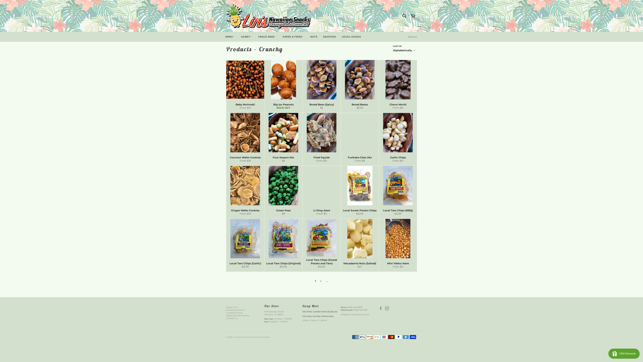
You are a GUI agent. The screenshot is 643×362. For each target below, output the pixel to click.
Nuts (313, 36)
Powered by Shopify (261, 337)
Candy (246, 36)
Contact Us (231, 318)
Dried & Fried (293, 36)
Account (412, 36)
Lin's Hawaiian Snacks (242, 337)
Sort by (397, 46)
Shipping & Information (237, 315)
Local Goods (351, 36)
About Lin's (231, 307)
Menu (229, 36)
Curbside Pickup (234, 313)
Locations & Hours (235, 310)
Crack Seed (267, 36)
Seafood (329, 36)
